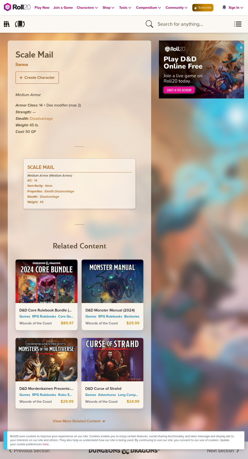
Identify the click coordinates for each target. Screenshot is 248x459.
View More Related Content (77, 421)
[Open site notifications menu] (224, 7)
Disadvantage (41, 118)
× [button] (241, 436)
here (46, 444)
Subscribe (204, 7)
